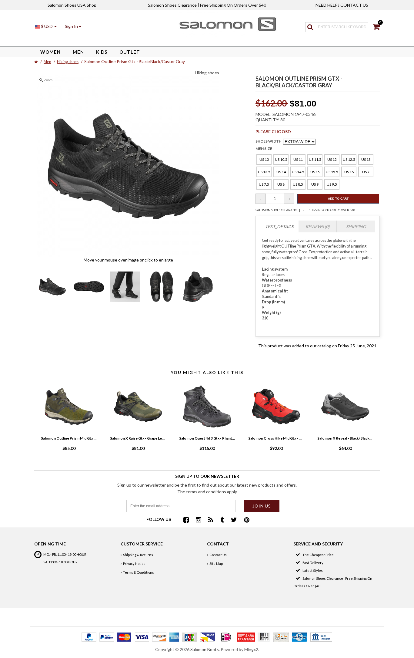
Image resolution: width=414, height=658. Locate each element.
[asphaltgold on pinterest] (246, 520)
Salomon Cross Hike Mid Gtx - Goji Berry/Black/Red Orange (276, 438)
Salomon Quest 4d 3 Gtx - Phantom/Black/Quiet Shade (207, 438)
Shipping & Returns (138, 555)
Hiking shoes (67, 61)
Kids (101, 52)
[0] (376, 27)
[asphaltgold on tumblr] (222, 520)
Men (78, 52)
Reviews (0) (317, 226)
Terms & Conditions (138, 572)
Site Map (216, 563)
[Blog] (210, 520)
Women (50, 52)
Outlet (129, 52)
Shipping (356, 226)
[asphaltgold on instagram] (198, 520)
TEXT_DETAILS (279, 226)
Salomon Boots (204, 649)
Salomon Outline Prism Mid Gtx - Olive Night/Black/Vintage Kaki (69, 438)
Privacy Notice (134, 563)
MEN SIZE (263, 148)
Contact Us (218, 555)
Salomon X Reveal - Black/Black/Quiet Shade (345, 438)
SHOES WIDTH (268, 141)
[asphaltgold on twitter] (234, 520)
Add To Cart (338, 198)
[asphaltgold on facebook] (186, 520)
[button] (73, 26)
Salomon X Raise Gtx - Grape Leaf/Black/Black (138, 438)
